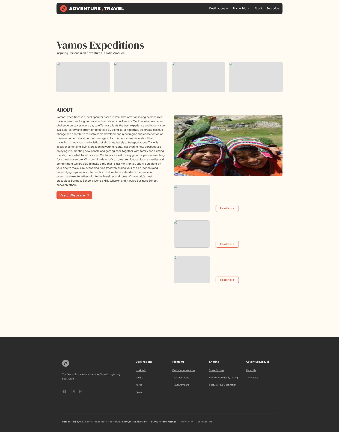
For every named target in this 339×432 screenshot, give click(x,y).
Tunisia (139, 377)
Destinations (217, 8)
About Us (251, 370)
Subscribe (272, 8)
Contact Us (252, 377)
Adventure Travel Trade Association (100, 422)
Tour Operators (180, 377)
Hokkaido (141, 370)
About (258, 8)
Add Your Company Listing (223, 377)
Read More (227, 208)
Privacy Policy (186, 422)
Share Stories (216, 370)
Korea (139, 384)
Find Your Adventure (183, 370)
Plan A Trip (239, 8)
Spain (139, 392)
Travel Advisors (180, 384)
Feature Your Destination (222, 384)
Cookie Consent (204, 422)
